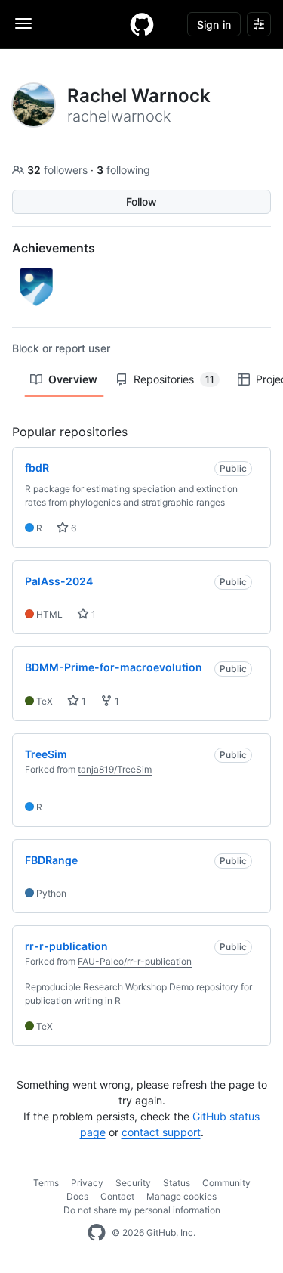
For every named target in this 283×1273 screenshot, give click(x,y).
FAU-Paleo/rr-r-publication (135, 961)
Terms (46, 1182)
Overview (72, 379)
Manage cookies (181, 1196)
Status (176, 1182)
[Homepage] (142, 24)
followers (59, 169)
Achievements (53, 248)
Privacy (87, 1182)
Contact (117, 1196)
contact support (161, 1132)
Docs (77, 1196)
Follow (141, 201)
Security (133, 1182)
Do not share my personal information (141, 1210)
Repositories (174, 379)
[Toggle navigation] (23, 23)
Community (226, 1182)
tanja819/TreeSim (115, 769)
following (123, 169)
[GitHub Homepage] (97, 1233)
